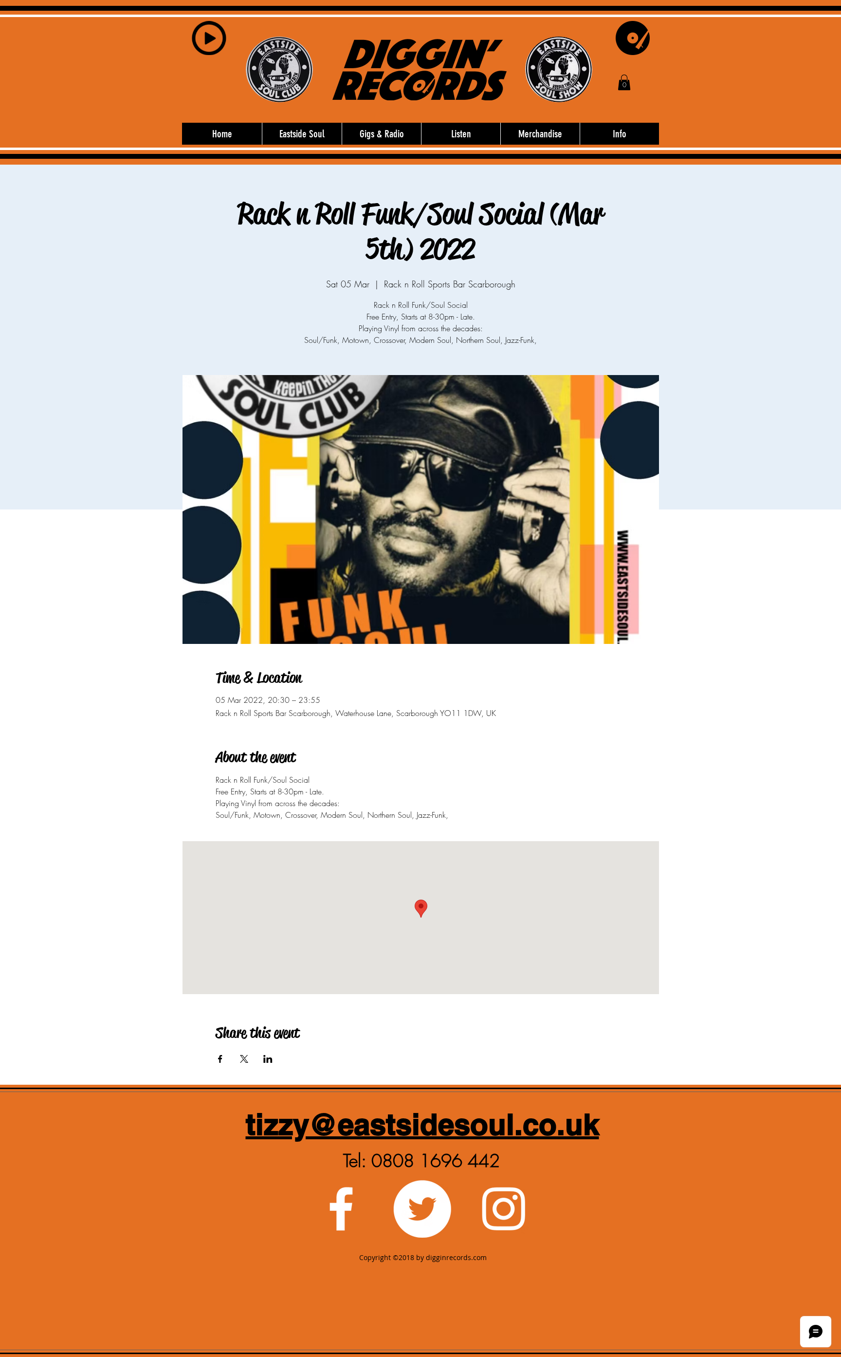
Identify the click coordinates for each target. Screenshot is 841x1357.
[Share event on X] (244, 1059)
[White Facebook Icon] (341, 1209)
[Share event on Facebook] (220, 1059)
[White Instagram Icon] (503, 1209)
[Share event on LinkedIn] (268, 1059)
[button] (624, 82)
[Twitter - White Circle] (422, 1209)
